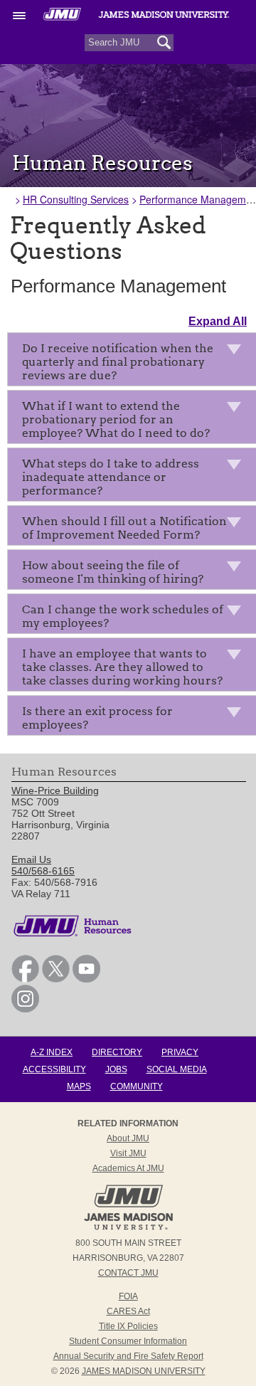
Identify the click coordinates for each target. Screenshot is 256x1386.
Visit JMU (128, 1153)
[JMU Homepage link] (128, 1228)
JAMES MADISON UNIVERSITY (144, 1371)
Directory (117, 1052)
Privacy (179, 1052)
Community (136, 1086)
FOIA (128, 1296)
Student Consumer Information (128, 1341)
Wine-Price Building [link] (55, 790)
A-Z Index (52, 1052)
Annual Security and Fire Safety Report (128, 1356)
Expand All (217, 321)
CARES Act (128, 1311)
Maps (79, 1086)
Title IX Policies (128, 1326)
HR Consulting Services (76, 199)
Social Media (176, 1069)
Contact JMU (128, 1273)
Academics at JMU (128, 1168)
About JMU (128, 1138)
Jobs (116, 1069)
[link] (25, 979)
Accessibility (54, 1069)
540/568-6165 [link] (43, 871)
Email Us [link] (31, 859)
